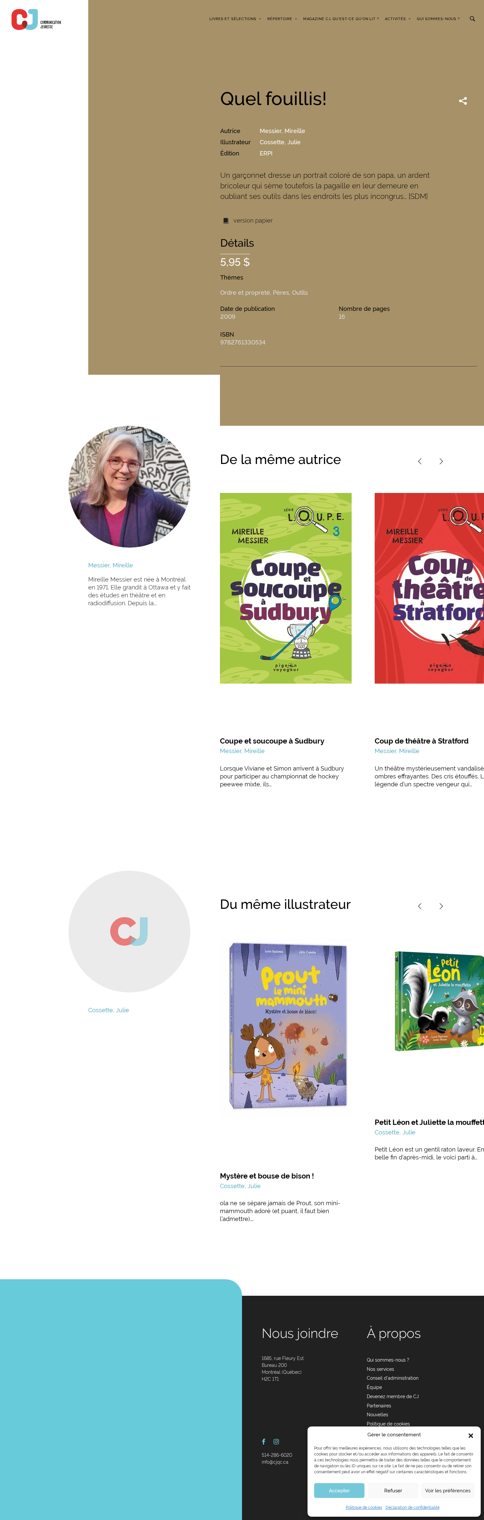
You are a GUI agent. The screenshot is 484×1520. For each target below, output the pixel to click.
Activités (395, 19)
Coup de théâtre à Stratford (422, 741)
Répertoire (279, 19)
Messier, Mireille (282, 130)
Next (441, 461)
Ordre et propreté (245, 292)
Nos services (380, 1369)
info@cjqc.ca (275, 1462)
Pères (281, 292)
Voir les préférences (448, 1491)
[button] (471, 1435)
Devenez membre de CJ (393, 1396)
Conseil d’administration (392, 1378)
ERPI (266, 153)
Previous (419, 461)
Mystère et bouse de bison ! (267, 1176)
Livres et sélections (232, 19)
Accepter (339, 1491)
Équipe (374, 1387)
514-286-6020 (277, 1455)
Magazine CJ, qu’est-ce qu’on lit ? (341, 19)
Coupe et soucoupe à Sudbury (272, 741)
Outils (300, 292)
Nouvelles (377, 1414)
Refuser (393, 1491)
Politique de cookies (364, 1507)
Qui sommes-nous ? (438, 19)
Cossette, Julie (280, 142)
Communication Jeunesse (36, 19)
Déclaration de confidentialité (413, 1507)
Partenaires (379, 1405)
